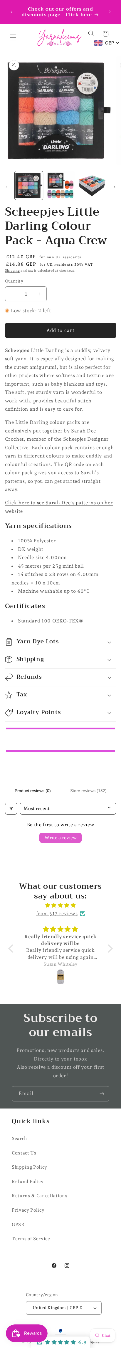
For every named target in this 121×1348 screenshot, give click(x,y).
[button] (13, 37)
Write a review (60, 837)
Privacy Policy (28, 1210)
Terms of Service (31, 1238)
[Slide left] (6, 187)
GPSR (18, 1224)
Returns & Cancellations (39, 1195)
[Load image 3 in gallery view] (92, 185)
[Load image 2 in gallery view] (60, 185)
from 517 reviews (57, 913)
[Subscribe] (102, 1093)
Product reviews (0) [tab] (33, 790)
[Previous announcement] (11, 11)
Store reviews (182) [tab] (88, 790)
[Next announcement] (109, 11)
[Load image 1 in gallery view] (29, 185)
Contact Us (24, 1153)
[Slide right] (114, 187)
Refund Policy (28, 1181)
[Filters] (11, 809)
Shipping (12, 270)
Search (19, 1138)
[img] (60, 905)
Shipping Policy (29, 1167)
